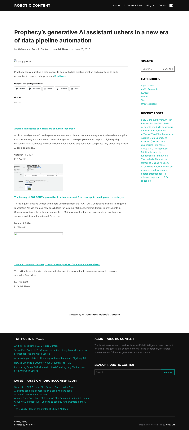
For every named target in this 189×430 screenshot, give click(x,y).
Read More (60, 76)
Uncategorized (149, 103)
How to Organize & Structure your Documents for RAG (42, 362)
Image (144, 96)
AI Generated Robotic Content (33, 49)
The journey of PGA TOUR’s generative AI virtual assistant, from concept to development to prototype (69, 197)
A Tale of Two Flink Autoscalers (157, 134)
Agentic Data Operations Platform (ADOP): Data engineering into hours (154, 141)
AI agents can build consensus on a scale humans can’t (43, 390)
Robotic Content (32, 5)
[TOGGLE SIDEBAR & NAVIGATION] (172, 5)
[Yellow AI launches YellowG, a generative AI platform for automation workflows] (38, 234)
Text (143, 100)
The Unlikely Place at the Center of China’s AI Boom (41, 409)
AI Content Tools (133, 5)
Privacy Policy (20, 421)
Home (116, 5)
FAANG (145, 93)
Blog (149, 5)
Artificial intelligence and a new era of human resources (44, 128)
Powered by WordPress (24, 425)
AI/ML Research (149, 89)
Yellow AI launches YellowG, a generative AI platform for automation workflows (57, 264)
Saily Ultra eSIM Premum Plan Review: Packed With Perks (44, 387)
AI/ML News (61, 49)
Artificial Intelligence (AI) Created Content (36, 345)
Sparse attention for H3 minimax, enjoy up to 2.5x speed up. (154, 177)
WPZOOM (170, 425)
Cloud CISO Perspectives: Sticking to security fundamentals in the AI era (155, 152)
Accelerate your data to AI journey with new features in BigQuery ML (50, 358)
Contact (163, 5)
